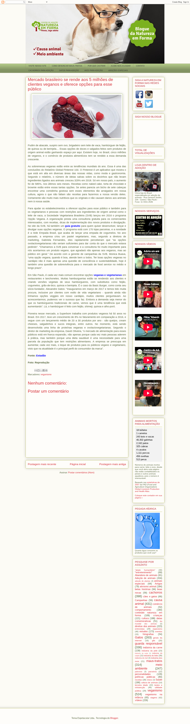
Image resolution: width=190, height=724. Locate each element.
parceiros (152, 671)
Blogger (114, 718)
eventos (158, 631)
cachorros (155, 592)
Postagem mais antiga (112, 464)
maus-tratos (154, 661)
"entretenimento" (143, 572)
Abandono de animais (146, 575)
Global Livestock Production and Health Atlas (147, 490)
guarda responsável (148, 643)
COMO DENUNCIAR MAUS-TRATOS (67, 66)
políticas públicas (145, 677)
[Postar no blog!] (38, 370)
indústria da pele (149, 651)
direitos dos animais (145, 626)
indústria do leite (151, 655)
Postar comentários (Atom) (81, 472)
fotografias (148, 634)
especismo (157, 629)
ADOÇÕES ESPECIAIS (118, 70)
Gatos (139, 637)
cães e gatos (150, 596)
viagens (153, 697)
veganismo (46, 374)
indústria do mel (141, 658)
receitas (138, 680)
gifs (153, 640)
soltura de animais (149, 682)
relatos (149, 680)
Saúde (159, 679)
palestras (138, 672)
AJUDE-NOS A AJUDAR (120, 66)
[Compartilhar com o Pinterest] (46, 370)
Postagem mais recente (42, 464)
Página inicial (78, 464)
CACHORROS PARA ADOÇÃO (41, 70)
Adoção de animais (145, 578)
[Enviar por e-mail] (35, 370)
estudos (144, 631)
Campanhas (141, 600)
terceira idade (141, 685)
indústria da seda (141, 653)
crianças (157, 615)
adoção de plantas (142, 581)
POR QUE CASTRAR (96, 66)
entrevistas (140, 629)
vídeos (138, 700)
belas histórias (143, 589)
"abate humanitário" (145, 570)
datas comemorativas (148, 619)
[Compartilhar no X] (41, 370)
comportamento (143, 610)
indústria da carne (152, 647)
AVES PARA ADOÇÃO (93, 70)
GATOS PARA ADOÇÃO (69, 70)
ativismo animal (148, 586)
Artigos (158, 583)
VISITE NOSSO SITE (37, 66)
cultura (145, 618)
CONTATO (140, 66)
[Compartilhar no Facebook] (43, 370)
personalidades (143, 674)
